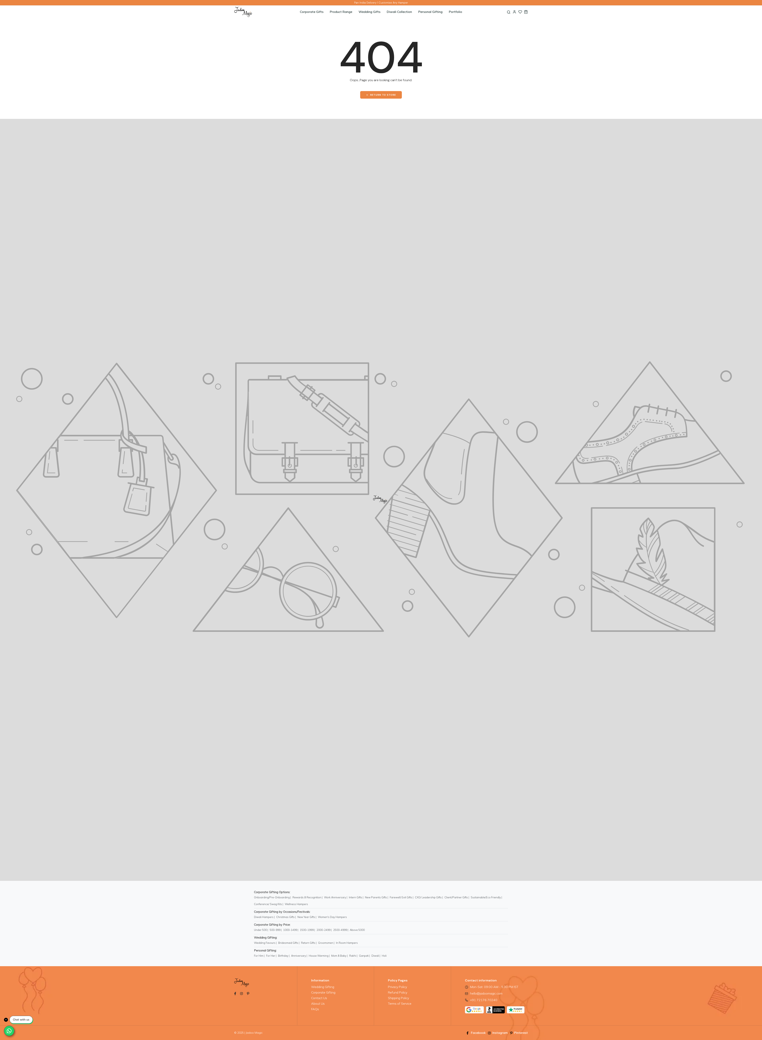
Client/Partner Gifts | (456, 897)
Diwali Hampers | (264, 917)
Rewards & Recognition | (307, 897)
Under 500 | (261, 929)
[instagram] (241, 993)
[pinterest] (248, 993)
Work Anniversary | (335, 897)
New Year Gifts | (306, 917)
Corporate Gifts (311, 12)
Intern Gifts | (356, 897)
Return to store (383, 94)
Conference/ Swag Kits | (268, 904)
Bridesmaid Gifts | (288, 942)
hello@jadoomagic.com (486, 993)
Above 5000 (357, 929)
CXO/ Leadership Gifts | (429, 897)
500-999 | (276, 929)
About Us (318, 1003)
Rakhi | (353, 955)
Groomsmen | (326, 942)
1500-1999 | (307, 929)
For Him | (259, 955)
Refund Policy (397, 992)
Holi (384, 955)
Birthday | (284, 955)
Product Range (341, 12)
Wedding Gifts (369, 12)
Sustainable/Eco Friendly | (486, 897)
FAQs (315, 1009)
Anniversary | (299, 955)
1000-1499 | (290, 929)
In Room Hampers (347, 942)
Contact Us (319, 998)
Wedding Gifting (322, 987)
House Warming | (319, 955)
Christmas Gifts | (286, 917)
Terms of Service (399, 1003)
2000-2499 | (324, 929)
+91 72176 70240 (483, 1000)
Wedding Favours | (265, 942)
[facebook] (235, 993)
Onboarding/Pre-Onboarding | (272, 897)
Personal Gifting (430, 12)
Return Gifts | (309, 942)
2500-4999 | (340, 929)
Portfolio (455, 12)
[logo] (258, 12)
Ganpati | (364, 955)
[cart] (526, 12)
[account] (514, 12)
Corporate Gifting (323, 992)
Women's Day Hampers (332, 917)
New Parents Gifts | (376, 897)
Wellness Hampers (296, 904)
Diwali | (375, 955)
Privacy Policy (397, 987)
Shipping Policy (398, 998)
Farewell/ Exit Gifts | (401, 897)
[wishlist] (520, 12)
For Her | (271, 955)
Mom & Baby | (339, 955)
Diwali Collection (399, 12)
